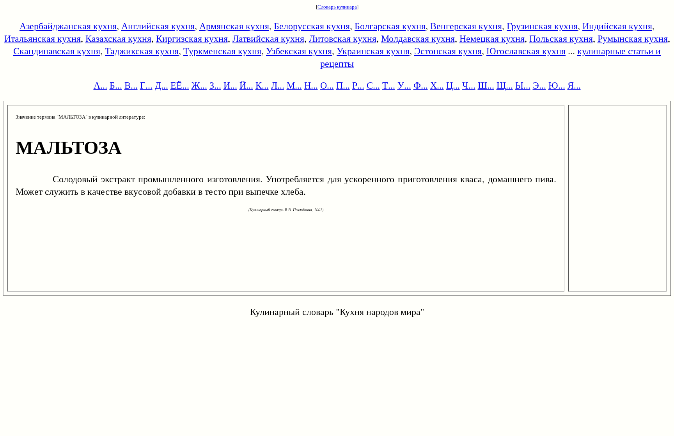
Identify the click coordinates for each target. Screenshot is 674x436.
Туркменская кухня (222, 50)
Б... (116, 85)
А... (100, 85)
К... (262, 85)
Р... (358, 85)
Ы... (522, 85)
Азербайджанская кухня (68, 26)
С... (373, 85)
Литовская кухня (342, 38)
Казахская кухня (118, 38)
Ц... (453, 85)
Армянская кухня (234, 26)
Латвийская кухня (268, 38)
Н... (311, 85)
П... (343, 85)
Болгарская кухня (390, 26)
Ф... (420, 85)
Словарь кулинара (337, 6)
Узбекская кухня (299, 50)
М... (294, 85)
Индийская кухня (617, 26)
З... (215, 85)
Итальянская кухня (42, 38)
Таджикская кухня (142, 50)
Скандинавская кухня (56, 50)
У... (404, 85)
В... (131, 85)
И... (230, 85)
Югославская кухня (526, 50)
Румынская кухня (633, 38)
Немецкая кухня (492, 38)
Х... (437, 85)
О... (327, 85)
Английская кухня (158, 26)
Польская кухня (561, 38)
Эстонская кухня (448, 50)
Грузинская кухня (542, 26)
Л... (277, 85)
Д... (161, 85)
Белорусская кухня (312, 26)
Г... (146, 85)
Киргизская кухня (192, 38)
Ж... (199, 85)
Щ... (505, 85)
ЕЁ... (179, 85)
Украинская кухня (373, 50)
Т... (388, 85)
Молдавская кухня (418, 38)
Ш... (486, 85)
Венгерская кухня (466, 26)
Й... (246, 85)
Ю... (556, 85)
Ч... (468, 85)
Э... (539, 85)
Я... (574, 85)
